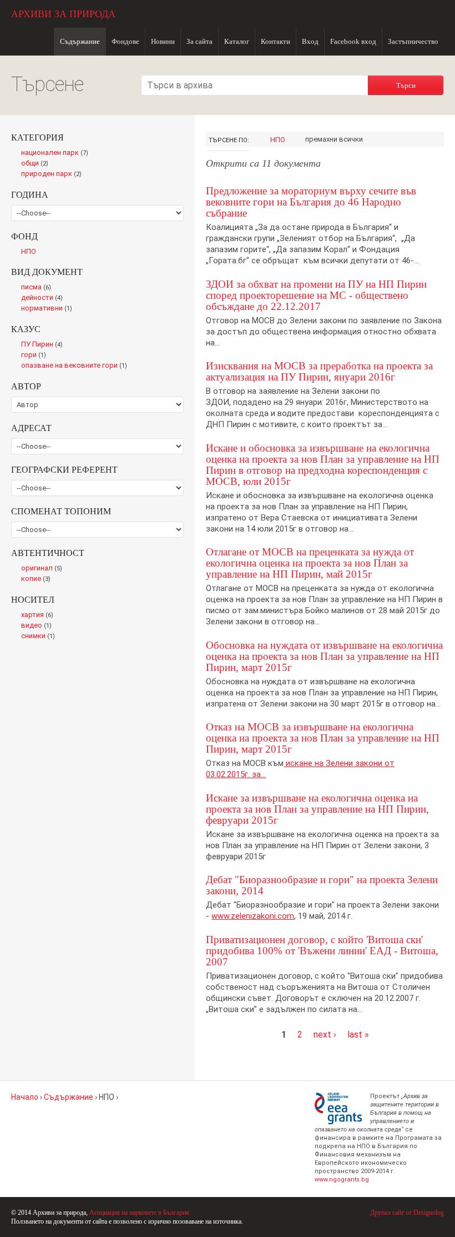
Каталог (236, 41)
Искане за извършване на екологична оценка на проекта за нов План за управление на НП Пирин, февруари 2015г (317, 809)
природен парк (53, 174)
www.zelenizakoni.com (252, 916)
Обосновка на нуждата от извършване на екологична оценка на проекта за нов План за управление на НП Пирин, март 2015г (324, 656)
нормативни (49, 309)
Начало (24, 1097)
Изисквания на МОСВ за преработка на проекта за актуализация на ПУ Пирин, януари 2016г (319, 371)
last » (358, 1034)
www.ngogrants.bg (342, 1179)
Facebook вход (353, 41)
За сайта (199, 41)
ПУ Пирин (44, 345)
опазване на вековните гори (76, 366)
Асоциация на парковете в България (139, 1212)
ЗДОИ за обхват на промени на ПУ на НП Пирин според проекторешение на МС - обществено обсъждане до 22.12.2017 (316, 295)
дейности (44, 298)
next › (325, 1034)
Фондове (125, 41)
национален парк (57, 153)
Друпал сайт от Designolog (407, 1212)
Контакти (275, 41)
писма (38, 288)
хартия (39, 615)
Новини (163, 41)
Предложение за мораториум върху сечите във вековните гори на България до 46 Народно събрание (311, 202)
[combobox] (254, 85)
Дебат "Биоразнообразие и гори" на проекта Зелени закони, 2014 (322, 885)
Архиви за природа (63, 13)
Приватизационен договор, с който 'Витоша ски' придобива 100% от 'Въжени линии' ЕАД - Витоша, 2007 (322, 951)
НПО (277, 140)
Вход (310, 41)
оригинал (44, 569)
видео (38, 626)
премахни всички (334, 139)
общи (37, 164)
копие (38, 579)
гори (35, 355)
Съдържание (80, 41)
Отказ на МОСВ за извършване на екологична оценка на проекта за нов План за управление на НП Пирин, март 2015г (322, 738)
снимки (40, 637)
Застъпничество (413, 41)
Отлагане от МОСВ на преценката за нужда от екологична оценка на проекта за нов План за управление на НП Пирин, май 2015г (310, 563)
